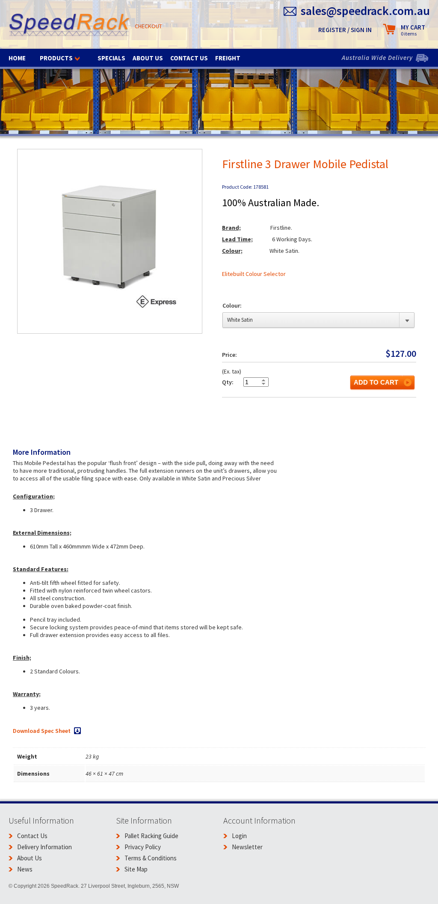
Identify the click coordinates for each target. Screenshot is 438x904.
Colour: (232, 305)
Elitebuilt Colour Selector (254, 274)
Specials (111, 58)
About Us (148, 58)
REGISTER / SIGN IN (345, 30)
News (25, 869)
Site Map (136, 869)
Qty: (228, 382)
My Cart (413, 30)
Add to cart (376, 382)
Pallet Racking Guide (151, 836)
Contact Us (189, 58)
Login (239, 836)
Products (56, 58)
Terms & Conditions (150, 858)
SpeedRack (69, 25)
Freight (227, 58)
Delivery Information (44, 847)
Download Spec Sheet (42, 731)
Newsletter (247, 847)
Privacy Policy (142, 847)
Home (17, 58)
